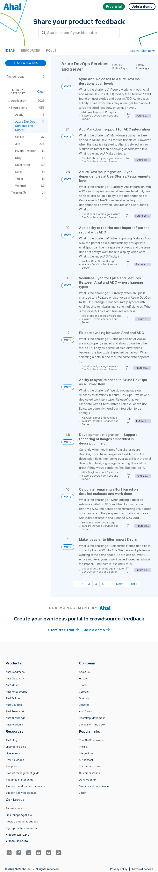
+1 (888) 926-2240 (17, 834)
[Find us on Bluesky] (48, 853)
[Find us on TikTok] (58, 853)
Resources (30, 50)
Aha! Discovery (15, 678)
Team (82, 685)
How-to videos (15, 759)
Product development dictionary (25, 786)
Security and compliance (94, 786)
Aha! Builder (13, 698)
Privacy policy (118, 869)
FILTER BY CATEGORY (18, 91)
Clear (41, 92)
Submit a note (14, 808)
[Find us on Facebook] (19, 853)
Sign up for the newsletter (21, 828)
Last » (133, 584)
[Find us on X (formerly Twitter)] (29, 853)
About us (84, 671)
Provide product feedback (22, 821)
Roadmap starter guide (20, 779)
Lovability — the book (92, 724)
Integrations (86, 753)
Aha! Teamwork (15, 711)
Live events (13, 753)
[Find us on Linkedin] (9, 853)
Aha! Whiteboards (16, 691)
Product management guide (23, 773)
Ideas (10, 50)
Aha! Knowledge (16, 718)
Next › (120, 584)
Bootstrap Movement (92, 718)
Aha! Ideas (12, 685)
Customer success (90, 766)
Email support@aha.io (19, 815)
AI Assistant (86, 759)
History (83, 678)
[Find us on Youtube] (38, 853)
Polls (51, 50)
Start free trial (63, 630)
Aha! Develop (14, 704)
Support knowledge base (21, 792)
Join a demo (97, 630)
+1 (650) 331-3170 (17, 841)
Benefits (84, 704)
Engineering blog (16, 746)
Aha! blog (11, 740)
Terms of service (142, 869)
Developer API (87, 779)
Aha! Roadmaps (15, 671)
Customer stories (89, 773)
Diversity (84, 698)
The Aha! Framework (91, 740)
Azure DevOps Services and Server (102, 160)
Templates (12, 766)
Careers (84, 691)
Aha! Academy (14, 724)
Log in (82, 792)
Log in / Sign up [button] (141, 50)
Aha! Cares (85, 711)
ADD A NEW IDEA (27, 63)
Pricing (83, 746)
